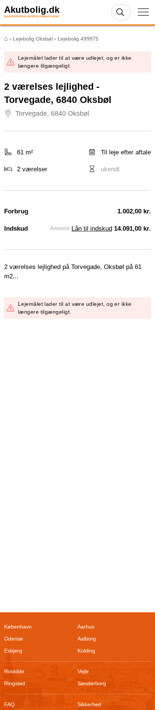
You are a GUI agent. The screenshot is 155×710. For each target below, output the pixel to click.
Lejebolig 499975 (78, 39)
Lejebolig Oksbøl (33, 39)
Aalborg (87, 639)
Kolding (86, 651)
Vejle (83, 671)
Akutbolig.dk (31, 10)
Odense (13, 639)
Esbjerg (13, 651)
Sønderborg (92, 683)
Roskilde (14, 671)
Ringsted (14, 683)
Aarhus (86, 627)
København (18, 627)
